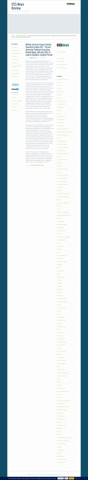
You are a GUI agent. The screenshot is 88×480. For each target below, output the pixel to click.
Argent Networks (62, 104)
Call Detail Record (17, 53)
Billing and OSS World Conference (65, 131)
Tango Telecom (61, 388)
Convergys (60, 187)
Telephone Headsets (62, 409)
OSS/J (59, 329)
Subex (59, 379)
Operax (59, 311)
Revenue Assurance (62, 351)
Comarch (60, 162)
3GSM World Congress (63, 79)
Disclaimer (15, 62)
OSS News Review (17, 6)
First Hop (60, 233)
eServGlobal (60, 221)
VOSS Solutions (61, 456)
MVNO (59, 292)
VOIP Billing (60, 450)
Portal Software (61, 338)
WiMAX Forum (61, 462)
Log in (60, 474)
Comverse (60, 172)
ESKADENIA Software (63, 224)
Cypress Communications (63, 203)
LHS (59, 274)
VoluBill (59, 453)
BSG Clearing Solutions (37, 165)
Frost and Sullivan (62, 240)
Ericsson (60, 218)
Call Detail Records (62, 141)
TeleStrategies (61, 416)
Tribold (59, 434)
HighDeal (60, 249)
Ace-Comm (60, 82)
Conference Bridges (62, 178)
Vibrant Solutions (62, 443)
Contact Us (15, 56)
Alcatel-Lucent (61, 91)
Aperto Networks (62, 101)
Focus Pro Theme (38, 474)
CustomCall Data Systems (63, 196)
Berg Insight (61, 125)
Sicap (59, 366)
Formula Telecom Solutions (64, 237)
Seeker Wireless (61, 357)
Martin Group (61, 277)
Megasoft (60, 283)
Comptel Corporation (63, 169)
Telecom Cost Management (64, 400)
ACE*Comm (15, 94)
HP (58, 252)
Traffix (59, 431)
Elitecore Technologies (63, 212)
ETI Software (61, 227)
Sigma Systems (61, 369)
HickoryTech (61, 246)
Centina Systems (61, 150)
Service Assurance (62, 360)
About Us (15, 47)
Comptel (60, 165)
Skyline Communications (63, 372)
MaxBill (59, 280)
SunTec (59, 382)
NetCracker (60, 295)
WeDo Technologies (62, 459)
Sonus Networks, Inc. (62, 376)
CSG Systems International (64, 193)
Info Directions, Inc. (62, 255)
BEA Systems (61, 122)
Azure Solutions (61, 119)
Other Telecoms (61, 332)
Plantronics (60, 335)
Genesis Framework (48, 474)
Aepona (59, 88)
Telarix (59, 394)
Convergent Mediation (63, 184)
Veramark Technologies (63, 440)
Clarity (59, 156)
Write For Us (16, 76)
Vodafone (60, 447)
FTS (59, 243)
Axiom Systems (61, 116)
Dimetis (59, 206)
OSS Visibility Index (62, 326)
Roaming (60, 354)
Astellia (59, 110)
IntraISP (60, 264)
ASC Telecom (61, 107)
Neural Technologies (62, 301)
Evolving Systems (62, 230)
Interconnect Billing (62, 261)
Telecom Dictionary (62, 67)
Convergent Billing (62, 181)
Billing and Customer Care (63, 128)
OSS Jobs (60, 323)
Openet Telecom (61, 308)
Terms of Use (16, 73)
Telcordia (60, 397)
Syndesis (60, 385)
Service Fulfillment (62, 363)
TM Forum (60, 428)
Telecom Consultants (62, 64)
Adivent (59, 85)
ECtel (59, 209)
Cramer (59, 190)
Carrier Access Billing (62, 147)
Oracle (59, 314)
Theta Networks (61, 425)
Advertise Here (16, 50)
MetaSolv (60, 286)
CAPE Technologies (62, 144)
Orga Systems (61, 317)
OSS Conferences (62, 320)
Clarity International (62, 159)
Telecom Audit (61, 61)
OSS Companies (61, 58)
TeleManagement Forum (63, 406)
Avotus (59, 113)
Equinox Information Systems (64, 215)
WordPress (55, 474)
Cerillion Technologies (63, 153)
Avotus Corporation (17, 100)
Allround (60, 94)
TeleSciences (61, 413)
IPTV (59, 267)
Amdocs (59, 98)
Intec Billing (60, 258)
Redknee (60, 348)
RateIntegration (61, 345)
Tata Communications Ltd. (63, 391)
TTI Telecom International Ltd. (64, 437)
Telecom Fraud (61, 403)
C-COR (59, 138)
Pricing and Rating (62, 341)
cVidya (59, 199)
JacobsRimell (61, 270)
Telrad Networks (61, 419)
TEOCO (59, 422)
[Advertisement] (44, 24)
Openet (59, 304)
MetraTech (60, 289)
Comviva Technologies (63, 175)
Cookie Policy (16, 59)
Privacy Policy (16, 70)
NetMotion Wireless (62, 298)
